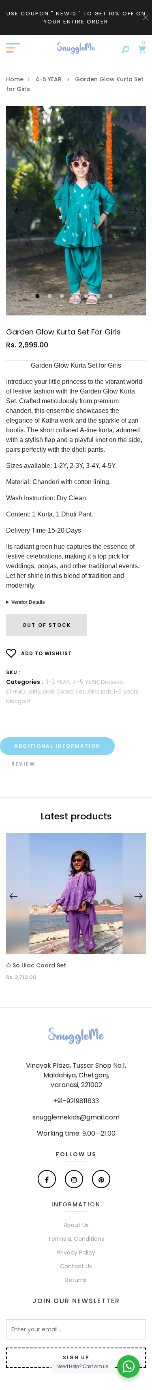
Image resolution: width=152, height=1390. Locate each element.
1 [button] (39, 296)
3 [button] (63, 296)
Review (23, 763)
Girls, (35, 692)
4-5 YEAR (49, 79)
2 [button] (51, 296)
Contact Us (76, 1266)
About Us (76, 1225)
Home (15, 79)
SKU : (13, 672)
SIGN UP (76, 1357)
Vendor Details (28, 602)
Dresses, (112, 682)
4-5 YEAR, (87, 682)
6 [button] (99, 296)
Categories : (24, 682)
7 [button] (112, 296)
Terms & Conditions (76, 1239)
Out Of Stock (46, 625)
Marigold (18, 701)
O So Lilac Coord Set (36, 965)
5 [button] (87, 296)
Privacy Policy (76, 1252)
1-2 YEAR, (60, 682)
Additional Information (57, 746)
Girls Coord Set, (65, 692)
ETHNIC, (17, 692)
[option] (76, 210)
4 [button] (75, 296)
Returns (76, 1280)
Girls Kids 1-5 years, (114, 692)
